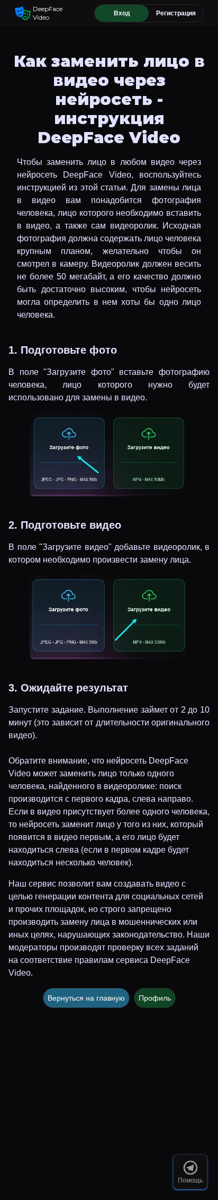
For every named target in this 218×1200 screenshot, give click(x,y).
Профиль (155, 998)
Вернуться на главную (86, 998)
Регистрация (176, 13)
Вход (122, 13)
